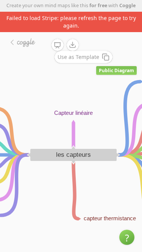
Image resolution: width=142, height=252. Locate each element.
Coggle (127, 5)
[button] (126, 237)
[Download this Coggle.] (73, 45)
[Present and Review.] (57, 45)
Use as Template (78, 56)
